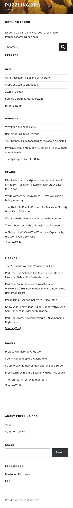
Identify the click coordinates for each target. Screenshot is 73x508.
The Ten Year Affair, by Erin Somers (26, 379)
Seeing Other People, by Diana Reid (26, 358)
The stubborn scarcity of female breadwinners (33, 225)
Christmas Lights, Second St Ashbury (27, 77)
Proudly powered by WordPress (22, 499)
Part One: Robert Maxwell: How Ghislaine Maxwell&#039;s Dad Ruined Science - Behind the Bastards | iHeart (35, 288)
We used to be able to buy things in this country (33, 218)
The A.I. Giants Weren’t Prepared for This (29, 266)
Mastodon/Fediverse (17, 474)
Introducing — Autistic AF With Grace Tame (31, 299)
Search (9, 444)
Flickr (8, 481)
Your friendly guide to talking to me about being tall (35, 141)
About (9, 424)
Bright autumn (13, 105)
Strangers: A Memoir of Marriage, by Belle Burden (34, 365)
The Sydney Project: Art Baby (22, 159)
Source (9, 242)
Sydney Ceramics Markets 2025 (24, 98)
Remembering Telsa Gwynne (22, 134)
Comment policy (15, 431)
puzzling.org (23, 5)
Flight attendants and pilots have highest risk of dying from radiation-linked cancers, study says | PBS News (34, 185)
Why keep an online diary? (20, 126)
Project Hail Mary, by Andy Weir (23, 351)
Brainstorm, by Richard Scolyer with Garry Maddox (35, 372)
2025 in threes (14, 91)
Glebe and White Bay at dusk (22, 84)
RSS (17, 242)
